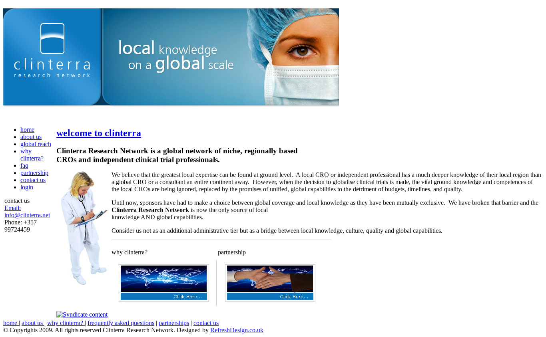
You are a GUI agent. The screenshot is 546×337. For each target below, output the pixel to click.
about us (31, 136)
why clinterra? (32, 155)
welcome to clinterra (98, 133)
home (27, 129)
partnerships (174, 322)
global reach (35, 144)
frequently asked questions (121, 322)
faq (24, 165)
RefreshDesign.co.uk (236, 330)
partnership (34, 172)
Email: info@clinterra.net (27, 211)
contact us (33, 179)
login (26, 187)
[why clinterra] (164, 299)
